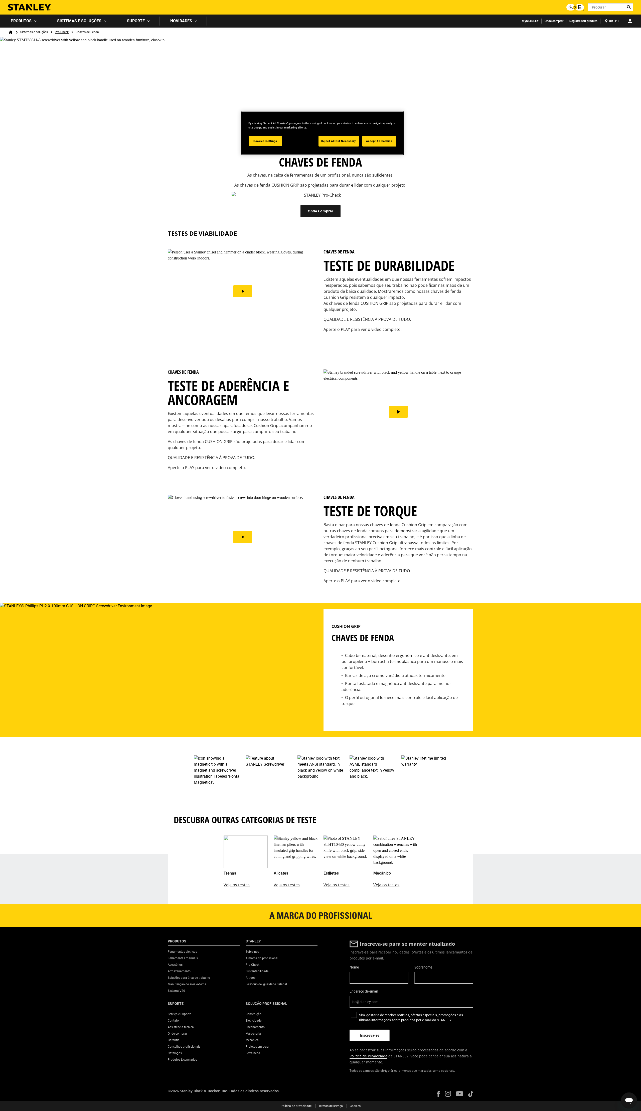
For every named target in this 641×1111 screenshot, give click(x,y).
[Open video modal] (242, 291)
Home (10, 32)
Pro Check (62, 32)
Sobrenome (423, 967)
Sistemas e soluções (79, 21)
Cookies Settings (265, 141)
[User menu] (630, 21)
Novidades (181, 21)
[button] (438, 1094)
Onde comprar (554, 21)
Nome (354, 967)
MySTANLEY (530, 21)
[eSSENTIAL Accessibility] (575, 7)
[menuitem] (23, 21)
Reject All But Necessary (338, 141)
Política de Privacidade (368, 1056)
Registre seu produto (583, 21)
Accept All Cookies (379, 141)
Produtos (21, 21)
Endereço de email (364, 991)
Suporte (136, 21)
